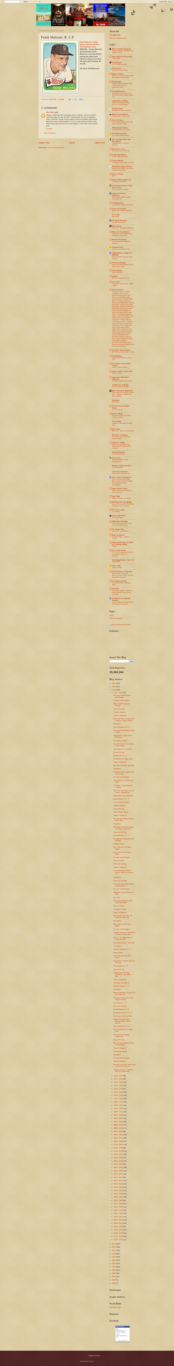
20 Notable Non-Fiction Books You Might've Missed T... (123, 828)
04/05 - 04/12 (118, 1197)
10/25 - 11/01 (118, 1102)
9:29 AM (49, 129)
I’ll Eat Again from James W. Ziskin (123, 162)
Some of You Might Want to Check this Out (122, 938)
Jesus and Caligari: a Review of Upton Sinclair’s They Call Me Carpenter (122, 592)
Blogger (91, 1361)
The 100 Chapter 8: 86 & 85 (121, 151)
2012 (114, 1250)
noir (117, 1337)
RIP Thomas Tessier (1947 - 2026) (123, 352)
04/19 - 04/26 (118, 1190)
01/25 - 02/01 (118, 1230)
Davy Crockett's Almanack (121, 49)
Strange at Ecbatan (119, 263)
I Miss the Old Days (120, 832)
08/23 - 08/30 (118, 1131)
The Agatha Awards (118, 454)
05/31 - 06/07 (118, 1171)
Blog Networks (120, 1326)
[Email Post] (69, 99)
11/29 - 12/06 (118, 1085)
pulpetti (115, 276)
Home (72, 143)
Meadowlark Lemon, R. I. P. (122, 1013)
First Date (116, 897)
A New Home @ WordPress (121, 473)
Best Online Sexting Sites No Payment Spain (121, 438)
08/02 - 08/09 (118, 1141)
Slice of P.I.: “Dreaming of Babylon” (123, 228)
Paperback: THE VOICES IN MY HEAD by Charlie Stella (122, 234)
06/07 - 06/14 (118, 1167)
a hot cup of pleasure (119, 471)
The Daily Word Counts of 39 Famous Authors (123, 998)
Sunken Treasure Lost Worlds (121, 498)
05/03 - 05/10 (118, 1184)
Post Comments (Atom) (56, 147)
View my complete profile (118, 38)
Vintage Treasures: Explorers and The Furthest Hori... (123, 1070)
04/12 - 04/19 (118, 1194)
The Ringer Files (118, 529)
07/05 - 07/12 (118, 1154)
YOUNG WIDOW (117, 467)
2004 (114, 1277)
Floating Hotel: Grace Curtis (121, 116)
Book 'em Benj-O (118, 535)
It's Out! (114, 546)
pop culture (123, 1335)
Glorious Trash (117, 174)
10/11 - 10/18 (118, 1108)
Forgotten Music (118, 844)
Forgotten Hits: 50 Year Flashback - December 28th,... (122, 974)
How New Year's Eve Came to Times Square (123, 745)
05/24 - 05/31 (118, 1174)
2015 (114, 690)
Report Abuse (94, 1355)
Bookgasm (116, 400)
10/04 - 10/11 (118, 1112)
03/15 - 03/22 (118, 1207)
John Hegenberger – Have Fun (123, 560)
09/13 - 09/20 (118, 1122)
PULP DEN (116, 496)
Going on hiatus (117, 567)
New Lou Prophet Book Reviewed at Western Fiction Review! (123, 505)
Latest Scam (116, 512)
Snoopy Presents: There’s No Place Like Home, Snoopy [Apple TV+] (122, 95)
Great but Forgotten (119, 209)
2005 (114, 1273)
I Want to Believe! (119, 712)
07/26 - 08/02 (118, 1144)
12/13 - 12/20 (118, 1079)
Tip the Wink (116, 421)
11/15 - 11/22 (118, 1092)
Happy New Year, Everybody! (123, 796)
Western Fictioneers (119, 240)
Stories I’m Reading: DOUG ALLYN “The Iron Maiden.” (121, 103)
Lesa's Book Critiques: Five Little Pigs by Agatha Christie (122, 123)
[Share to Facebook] (80, 99)
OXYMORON (116, 562)
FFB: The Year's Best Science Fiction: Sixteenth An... (123, 791)
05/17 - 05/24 (118, 1177)
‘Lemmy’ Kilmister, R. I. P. (122, 949)
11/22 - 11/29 (118, 1089)
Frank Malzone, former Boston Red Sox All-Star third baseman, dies (89, 44)
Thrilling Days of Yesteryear (122, 571)
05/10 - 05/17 (118, 1181)
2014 (114, 1244)
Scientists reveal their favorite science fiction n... (123, 885)
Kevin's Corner (117, 120)
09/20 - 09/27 (118, 1118)
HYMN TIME (116, 58)
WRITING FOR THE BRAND (122, 502)
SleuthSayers (117, 62)
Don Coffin (50, 112)
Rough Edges (117, 82)
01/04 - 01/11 (118, 1240)
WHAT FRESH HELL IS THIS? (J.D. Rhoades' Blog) (123, 543)
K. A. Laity (116, 214)
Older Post (100, 143)
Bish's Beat (116, 429)
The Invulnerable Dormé (120, 70)
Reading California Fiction (121, 466)
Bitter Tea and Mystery (120, 114)
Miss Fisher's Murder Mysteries (122, 210)
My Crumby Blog (117, 517)
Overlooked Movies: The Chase (124, 943)
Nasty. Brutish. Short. (120, 489)
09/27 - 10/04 (118, 1115)
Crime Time (116, 458)
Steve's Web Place (118, 516)
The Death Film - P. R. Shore (121, 129)
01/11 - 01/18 (118, 1236)
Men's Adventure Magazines (122, 391)
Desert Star (115, 402)
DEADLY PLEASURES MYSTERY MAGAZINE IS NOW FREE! (123, 77)
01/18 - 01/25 (118, 1233)
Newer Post (43, 143)
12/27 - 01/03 (118, 693)
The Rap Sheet (117, 108)
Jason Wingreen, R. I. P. (121, 727)
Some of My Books (116, 618)
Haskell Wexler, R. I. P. (121, 1009)
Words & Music (117, 414)
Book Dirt (115, 589)
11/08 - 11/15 (118, 1095)
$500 (113, 176)
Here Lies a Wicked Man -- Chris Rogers (122, 696)
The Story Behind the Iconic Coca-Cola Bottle (122, 901)
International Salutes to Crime (121, 110)
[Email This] (73, 99)
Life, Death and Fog (119, 581)
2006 (114, 1270)
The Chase (117, 946)
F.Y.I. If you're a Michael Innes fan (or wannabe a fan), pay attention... (122, 554)
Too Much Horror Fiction (121, 350)
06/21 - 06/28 (118, 1161)
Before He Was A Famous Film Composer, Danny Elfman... (123, 719)
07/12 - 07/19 (118, 1151)
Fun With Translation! (119, 222)
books (118, 1335)
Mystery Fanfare (118, 74)
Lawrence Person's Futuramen (119, 194)
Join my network (122, 1340)
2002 (114, 1283)
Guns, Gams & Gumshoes (121, 477)
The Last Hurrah (117, 410)
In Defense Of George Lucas (123, 759)
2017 (114, 683)
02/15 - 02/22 (118, 1220)
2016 (114, 687)
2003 (114, 1280)
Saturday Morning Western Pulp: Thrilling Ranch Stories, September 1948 (122, 85)
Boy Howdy (115, 216)
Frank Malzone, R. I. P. (121, 835)
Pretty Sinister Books (119, 128)
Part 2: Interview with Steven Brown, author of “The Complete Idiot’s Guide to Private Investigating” (122, 482)
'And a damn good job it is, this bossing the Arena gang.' (122, 524)
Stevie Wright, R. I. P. (120, 966)
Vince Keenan (117, 270)
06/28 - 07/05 (118, 1158)
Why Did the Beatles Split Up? (123, 765)
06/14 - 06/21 (118, 1164)
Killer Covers (116, 226)
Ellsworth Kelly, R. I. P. (121, 986)
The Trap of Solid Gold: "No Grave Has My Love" (122, 916)
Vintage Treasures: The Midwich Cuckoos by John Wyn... (124, 933)
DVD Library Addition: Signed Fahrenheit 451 (121, 198)
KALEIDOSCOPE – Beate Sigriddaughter (120, 461)
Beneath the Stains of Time (122, 166)
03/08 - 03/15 (118, 1210)
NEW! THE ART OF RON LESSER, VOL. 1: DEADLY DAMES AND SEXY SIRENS (123, 394)
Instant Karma (118, 953)
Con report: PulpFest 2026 (120, 135)
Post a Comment (50, 133)
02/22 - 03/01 (118, 1217)
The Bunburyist (117, 203)
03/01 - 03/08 (118, 1213)
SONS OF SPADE (118, 443)
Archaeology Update (120, 741)
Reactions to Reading (120, 435)
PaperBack (117, 724)
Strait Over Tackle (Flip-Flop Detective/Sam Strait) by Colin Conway (121, 446)
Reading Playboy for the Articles (122, 381)
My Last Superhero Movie (120, 189)
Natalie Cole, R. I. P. (120, 756)
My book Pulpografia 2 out (120, 278)
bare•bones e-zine (118, 149)
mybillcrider (116, 35)
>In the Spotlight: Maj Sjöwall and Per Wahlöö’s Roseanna (122, 603)
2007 (114, 1267)
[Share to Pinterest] (82, 99)
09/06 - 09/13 (118, 1125)
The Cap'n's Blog (118, 510)
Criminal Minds (117, 161)
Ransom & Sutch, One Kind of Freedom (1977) (121, 416)
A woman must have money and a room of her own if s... (124, 1065)
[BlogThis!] (76, 99)
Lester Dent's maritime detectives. (123, 205)
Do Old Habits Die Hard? (120, 156)
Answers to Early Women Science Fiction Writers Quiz (123, 265)
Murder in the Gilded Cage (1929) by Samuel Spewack (123, 169)
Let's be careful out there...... (121, 367)
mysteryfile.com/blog (119, 101)
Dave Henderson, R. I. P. (121, 1026)
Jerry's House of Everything (122, 57)
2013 (114, 1247)
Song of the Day (118, 709)
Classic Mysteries (118, 452)
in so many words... (119, 550)
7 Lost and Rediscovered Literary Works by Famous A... (123, 872)
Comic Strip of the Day (121, 802)
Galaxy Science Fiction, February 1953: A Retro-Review (122, 1021)
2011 (114, 1254)
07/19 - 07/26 (118, 1148)
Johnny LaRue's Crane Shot (122, 371)
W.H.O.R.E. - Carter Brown (120, 531)
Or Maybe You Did (119, 909)
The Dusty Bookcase (119, 220)
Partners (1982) (117, 373)
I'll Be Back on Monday (119, 182)
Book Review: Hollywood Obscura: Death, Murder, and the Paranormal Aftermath (122, 575)
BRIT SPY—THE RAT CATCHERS (123, 431)
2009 (114, 1260)
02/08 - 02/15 (118, 1223)
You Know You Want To (121, 983)
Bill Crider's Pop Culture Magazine (121, 1331)
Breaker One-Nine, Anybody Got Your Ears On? (124, 993)
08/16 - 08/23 (118, 1135)
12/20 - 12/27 (118, 1076)
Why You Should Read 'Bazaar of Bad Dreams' (123, 1044)
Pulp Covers (116, 68)
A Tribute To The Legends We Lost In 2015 (123, 773)
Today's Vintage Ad (119, 715)
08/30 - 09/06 (118, 1128)
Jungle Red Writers (119, 155)
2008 (114, 1263)
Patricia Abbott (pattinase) (121, 180)
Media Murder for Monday (120, 387)
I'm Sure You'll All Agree (121, 700)
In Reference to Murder (120, 385)
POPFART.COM (115, 1307)
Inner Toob (116, 282)
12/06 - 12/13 (118, 1082)
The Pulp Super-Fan (119, 133)
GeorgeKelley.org (118, 91)
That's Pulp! (116, 566)
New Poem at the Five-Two (122, 1016)
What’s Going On (117, 272)
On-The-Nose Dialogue (119, 64)
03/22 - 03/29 (118, 1203)
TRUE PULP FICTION (119, 521)
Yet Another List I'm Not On (122, 749)
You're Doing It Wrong (120, 812)
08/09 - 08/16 (118, 1138)
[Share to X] (78, 99)
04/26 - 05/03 (118, 1187)
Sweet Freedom (117, 290)
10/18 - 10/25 (118, 1105)
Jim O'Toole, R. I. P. (120, 1003)
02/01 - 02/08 (118, 1226)
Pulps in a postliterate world (121, 249)
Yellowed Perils (117, 247)
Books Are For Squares (120, 232)
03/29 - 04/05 (118, 1200)
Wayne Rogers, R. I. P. (121, 799)
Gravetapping (117, 356)
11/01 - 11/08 (118, 1099)
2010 (114, 1257)
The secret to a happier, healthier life (121, 1035)
